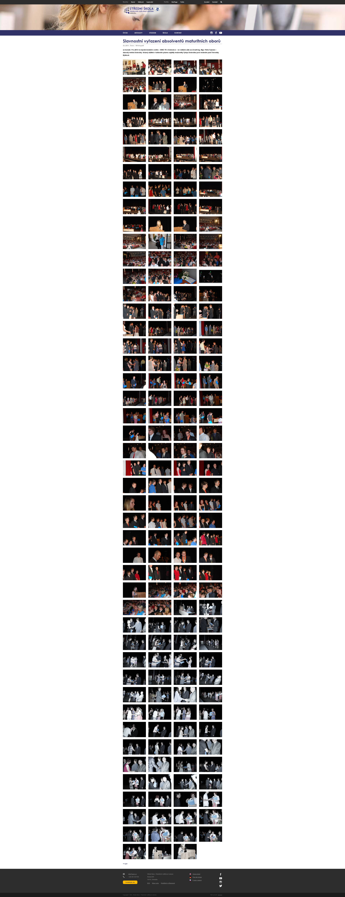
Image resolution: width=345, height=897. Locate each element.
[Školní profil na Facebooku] (216, 32)
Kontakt (215, 2)
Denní (133, 2)
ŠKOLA (165, 33)
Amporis (220, 895)
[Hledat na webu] (221, 2)
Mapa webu (155, 883)
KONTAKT (178, 33)
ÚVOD (125, 33)
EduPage (174, 2)
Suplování (150, 2)
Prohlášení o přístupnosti (168, 883)
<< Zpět (125, 863)
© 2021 (130, 895)
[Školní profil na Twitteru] (220, 886)
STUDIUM (152, 33)
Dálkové (141, 2)
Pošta (182, 2)
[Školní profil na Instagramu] (211, 32)
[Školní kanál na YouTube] (220, 32)
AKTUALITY (138, 33)
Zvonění (206, 2)
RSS (148, 883)
